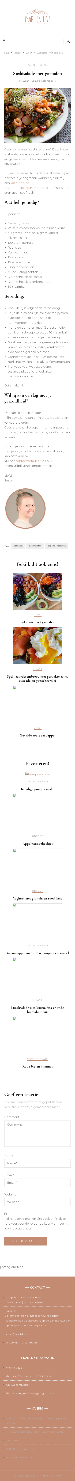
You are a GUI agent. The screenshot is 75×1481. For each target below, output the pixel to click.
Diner (32, 65)
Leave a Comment (42, 80)
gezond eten (35, 545)
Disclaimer (11, 1440)
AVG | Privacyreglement (20, 1448)
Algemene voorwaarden (20, 1457)
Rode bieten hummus (37, 1066)
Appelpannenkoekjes (37, 844)
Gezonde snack (37, 781)
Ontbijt (37, 836)
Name (9, 1155)
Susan (25, 80)
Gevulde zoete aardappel (37, 735)
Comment (11, 1117)
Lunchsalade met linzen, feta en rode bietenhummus (37, 1010)
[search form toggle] (68, 41)
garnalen (18, 545)
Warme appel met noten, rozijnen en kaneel (37, 953)
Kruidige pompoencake (37, 789)
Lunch (43, 65)
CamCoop (50, 1393)
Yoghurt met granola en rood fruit (37, 898)
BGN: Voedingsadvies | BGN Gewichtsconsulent (34, 1431)
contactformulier (28, 461)
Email (9, 1175)
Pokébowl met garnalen (37, 622)
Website (10, 1194)
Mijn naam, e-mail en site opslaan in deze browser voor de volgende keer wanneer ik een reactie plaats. (36, 1223)
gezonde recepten (57, 545)
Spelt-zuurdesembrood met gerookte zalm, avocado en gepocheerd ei (37, 678)
